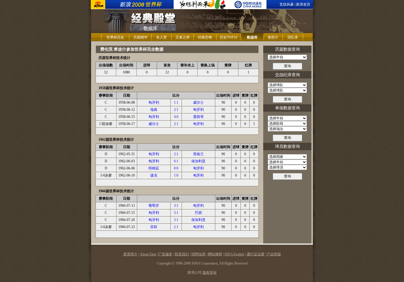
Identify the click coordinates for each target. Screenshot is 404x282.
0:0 (176, 168)
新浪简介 (130, 254)
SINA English (234, 254)
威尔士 (198, 102)
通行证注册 (255, 254)
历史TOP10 (228, 37)
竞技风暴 (286, 4)
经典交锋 (205, 37)
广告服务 (165, 254)
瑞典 (153, 110)
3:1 (176, 206)
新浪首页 (303, 4)
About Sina (148, 254)
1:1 (176, 102)
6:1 (176, 161)
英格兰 (198, 154)
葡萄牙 (153, 206)
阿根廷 (153, 168)
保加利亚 (198, 161)
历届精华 (140, 37)
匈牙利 (153, 102)
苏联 (153, 227)
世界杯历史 (115, 37)
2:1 (176, 110)
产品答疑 (274, 254)
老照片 (273, 37)
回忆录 (292, 37)
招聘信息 (198, 254)
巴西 (198, 213)
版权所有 (210, 272)
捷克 (153, 175)
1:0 (176, 175)
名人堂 (161, 37)
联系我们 (182, 254)
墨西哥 (198, 117)
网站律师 (215, 254)
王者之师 (182, 37)
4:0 (176, 117)
